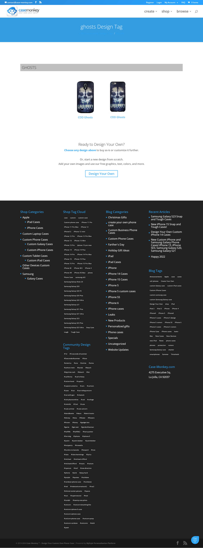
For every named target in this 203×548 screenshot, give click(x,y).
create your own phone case (122, 224)
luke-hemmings (78, 454)
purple (67, 477)
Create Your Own (167, 281)
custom (73, 218)
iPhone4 (153, 313)
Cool (76, 404)
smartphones (155, 354)
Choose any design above (80, 150)
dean (79, 413)
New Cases (159, 336)
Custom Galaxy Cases (40, 244)
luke (67, 454)
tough (66, 332)
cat (73, 390)
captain (80, 381)
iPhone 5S (114, 297)
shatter (171, 350)
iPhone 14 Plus (79, 250)
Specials (113, 338)
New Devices (171, 336)
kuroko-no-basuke (72, 450)
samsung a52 (80, 277)
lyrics (89, 454)
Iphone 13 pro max (84, 245)
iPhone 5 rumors (156, 322)
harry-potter (88, 431)
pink (75, 473)
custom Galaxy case (157, 286)
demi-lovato (89, 413)
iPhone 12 (84, 227)
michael (68, 459)
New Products (116, 320)
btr (89, 372)
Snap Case (90, 327)
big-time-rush (70, 372)
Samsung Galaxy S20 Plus (73, 295)
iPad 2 (152, 308)
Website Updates (118, 349)
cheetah (81, 395)
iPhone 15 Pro (69, 263)
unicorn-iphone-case (73, 514)
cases (179, 277)
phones (152, 345)
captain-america (71, 386)
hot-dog (68, 436)
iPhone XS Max (79, 273)
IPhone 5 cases (155, 318)
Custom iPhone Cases (40, 250)
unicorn (68, 505)
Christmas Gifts (117, 217)
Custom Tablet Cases (35, 256)
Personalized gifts (119, 326)
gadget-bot (85, 422)
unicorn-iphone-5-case (73, 509)
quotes (76, 477)
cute (83, 404)
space (88, 491)
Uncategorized (117, 344)
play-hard (84, 473)
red (66, 486)
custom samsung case (158, 295)
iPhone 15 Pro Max (84, 263)
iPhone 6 (113, 303)
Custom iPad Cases (38, 260)
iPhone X (88, 268)
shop (165, 11)
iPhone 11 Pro (87, 222)
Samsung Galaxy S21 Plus (73, 309)
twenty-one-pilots (80, 500)
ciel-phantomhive (71, 399)
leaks (176, 331)
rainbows (88, 482)
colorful (68, 404)
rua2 (92, 486)
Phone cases (115, 332)
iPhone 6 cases (155, 327)
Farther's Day (116, 244)
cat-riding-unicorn (85, 390)
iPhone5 (171, 313)
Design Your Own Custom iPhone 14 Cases (166, 233)
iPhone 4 (175, 308)
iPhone (112, 268)
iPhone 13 (68, 240)
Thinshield (175, 354)
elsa (75, 418)
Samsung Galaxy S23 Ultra (74, 327)
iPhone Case (154, 331)
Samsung (28, 274)
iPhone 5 (113, 285)
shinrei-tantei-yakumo (73, 491)
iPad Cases (33, 222)
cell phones (154, 281)
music (82, 463)
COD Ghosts (85, 117)
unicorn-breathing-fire (83, 505)
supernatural (76, 495)
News (161, 341)
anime (84, 363)
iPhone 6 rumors (170, 327)
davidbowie (69, 413)
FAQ (183, 3)
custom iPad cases (174, 286)
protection (162, 345)
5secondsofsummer (72, 358)
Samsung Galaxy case (158, 350)
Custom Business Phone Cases (122, 231)
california (68, 377)
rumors (171, 345)
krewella (79, 445)
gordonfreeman (88, 427)
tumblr (67, 500)
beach (89, 367)
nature (90, 463)
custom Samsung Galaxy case (161, 299)
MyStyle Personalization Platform (100, 543)
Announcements (156, 277)
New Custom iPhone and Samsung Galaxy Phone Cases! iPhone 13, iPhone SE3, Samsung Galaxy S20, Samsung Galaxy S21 (166, 245)
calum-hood (69, 381)
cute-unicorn (82, 409)
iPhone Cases (35, 228)
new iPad (153, 341)
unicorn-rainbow (71, 523)
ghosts (120, 33)
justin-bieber (78, 441)
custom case (83, 218)
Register (150, 3)
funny (76, 422)
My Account (170, 3)
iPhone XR (68, 273)
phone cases (171, 341)
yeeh (67, 527)
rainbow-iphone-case (73, 482)
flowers (92, 418)
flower (83, 418)
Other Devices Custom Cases (36, 267)
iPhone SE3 (78, 268)
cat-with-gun (70, 395)
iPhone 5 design (170, 318)
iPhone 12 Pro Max (84, 236)
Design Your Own (101, 173)
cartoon (91, 386)
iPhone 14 (68, 250)
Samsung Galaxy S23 (71, 318)
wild (93, 523)
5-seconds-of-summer (79, 354)
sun (66, 495)
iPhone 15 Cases (118, 279)
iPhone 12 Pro (69, 236)
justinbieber (91, 441)
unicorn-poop (89, 518)
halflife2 (77, 431)
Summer (165, 354)
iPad (110, 256)
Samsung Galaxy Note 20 (73, 282)
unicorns (84, 523)
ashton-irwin (70, 367)
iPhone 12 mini (79, 231)
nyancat (68, 468)
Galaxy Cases (35, 278)
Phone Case (68, 277)
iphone (77, 436)
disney (67, 418)
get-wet (76, 427)
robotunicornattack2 (79, 486)
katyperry (68, 445)
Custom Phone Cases (35, 239)
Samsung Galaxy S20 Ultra (74, 300)
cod (83, 399)
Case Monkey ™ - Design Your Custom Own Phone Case (50, 543)
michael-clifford (81, 459)
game (67, 427)
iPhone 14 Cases (118, 273)
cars (82, 386)
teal (86, 495)
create (149, 11)
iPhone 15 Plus (79, 259)
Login (159, 3)
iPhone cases (116, 308)
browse (182, 11)
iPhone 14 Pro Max (84, 254)
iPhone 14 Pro (69, 254)
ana (76, 363)
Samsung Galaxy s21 (71, 304)
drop (167, 304)
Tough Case (75, 332)
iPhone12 (67, 231)
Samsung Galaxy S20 (71, 286)
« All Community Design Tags (96, 33)
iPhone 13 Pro (69, 245)
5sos (85, 358)
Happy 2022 (158, 256)
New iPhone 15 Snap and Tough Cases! (166, 226)
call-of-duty (80, 377)
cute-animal (69, 409)
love (93, 450)
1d (66, 354)
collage (91, 399)
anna (92, 363)
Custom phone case (71, 222)
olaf (76, 468)
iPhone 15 (68, 259)
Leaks (111, 314)
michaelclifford (71, 463)
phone (90, 273)
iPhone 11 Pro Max (71, 227)
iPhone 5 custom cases (122, 291)
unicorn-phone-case (72, 518)
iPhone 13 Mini (80, 240)
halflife (67, 431)
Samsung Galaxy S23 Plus (73, 323)
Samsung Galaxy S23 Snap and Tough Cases (166, 218)
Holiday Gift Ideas (118, 250)
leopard (85, 450)
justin (67, 441)
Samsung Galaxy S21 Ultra (74, 314)
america (68, 363)
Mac (151, 336)
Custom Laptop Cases (36, 233)
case (66, 218)
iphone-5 (86, 436)
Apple (26, 217)
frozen (67, 422)
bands (80, 367)
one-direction (86, 468)
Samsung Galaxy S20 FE (73, 291)
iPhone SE (68, 268)
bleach (81, 372)
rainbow (86, 477)
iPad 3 (159, 308)
